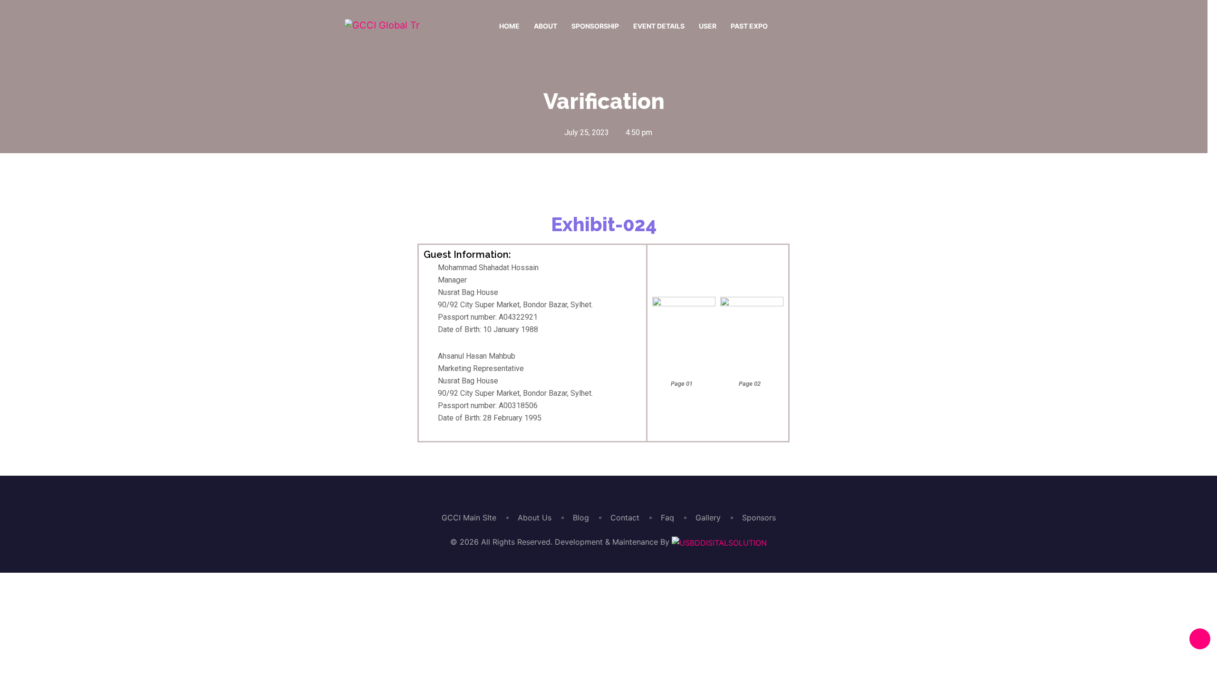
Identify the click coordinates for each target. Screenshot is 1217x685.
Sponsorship (595, 26)
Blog (581, 517)
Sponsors (759, 517)
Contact (624, 517)
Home (509, 26)
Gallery (708, 517)
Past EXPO (749, 26)
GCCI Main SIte (469, 517)
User (707, 26)
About (545, 26)
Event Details (659, 26)
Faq (667, 517)
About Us (534, 517)
